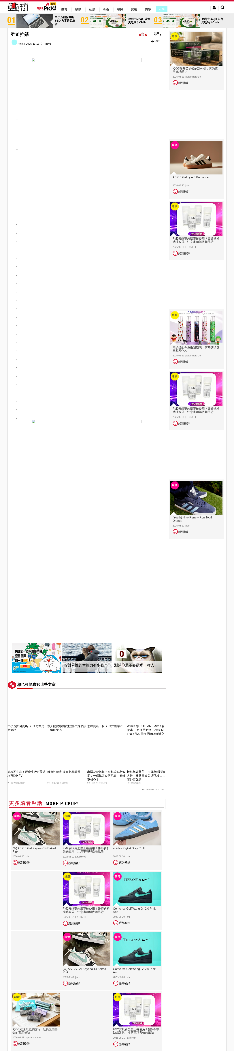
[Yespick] (47, 10)
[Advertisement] (86, 133)
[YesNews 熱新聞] (17, 11)
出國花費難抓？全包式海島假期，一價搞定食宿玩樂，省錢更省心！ (106, 775)
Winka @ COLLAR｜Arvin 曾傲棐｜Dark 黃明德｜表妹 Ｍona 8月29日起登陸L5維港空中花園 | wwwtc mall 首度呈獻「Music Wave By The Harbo (146, 734)
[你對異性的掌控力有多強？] (87, 658)
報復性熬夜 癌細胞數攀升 (63, 771)
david (48, 43)
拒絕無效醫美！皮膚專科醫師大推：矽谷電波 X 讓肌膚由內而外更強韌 (146, 775)
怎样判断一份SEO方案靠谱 (105, 726)
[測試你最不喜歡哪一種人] (137, 658)
